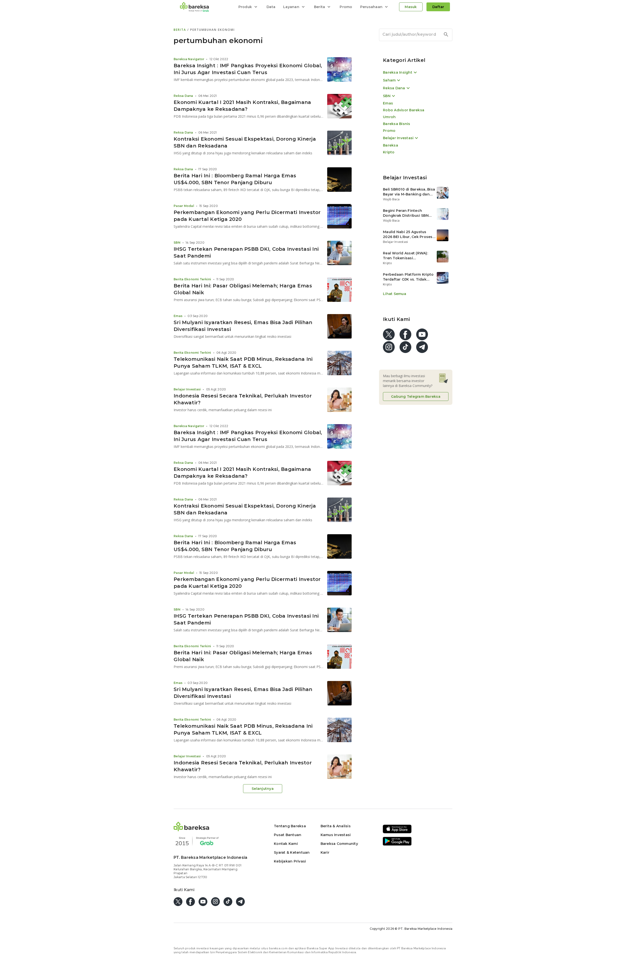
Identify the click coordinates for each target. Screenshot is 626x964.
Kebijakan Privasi (290, 861)
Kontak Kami (286, 843)
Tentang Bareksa (290, 826)
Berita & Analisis (336, 826)
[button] (191, 830)
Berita (180, 30)
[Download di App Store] (397, 832)
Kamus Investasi (336, 835)
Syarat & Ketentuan (292, 852)
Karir (325, 852)
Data (271, 7)
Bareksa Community (339, 843)
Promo (346, 7)
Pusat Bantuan (287, 835)
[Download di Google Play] (397, 844)
